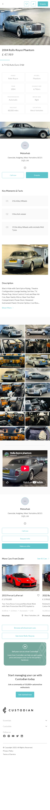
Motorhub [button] (25, 153)
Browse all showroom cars (25, 628)
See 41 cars (42, 558)
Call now (13, 175)
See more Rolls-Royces (25, 636)
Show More (7, 308)
